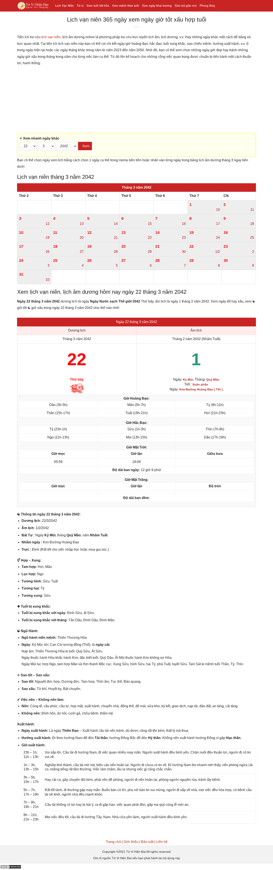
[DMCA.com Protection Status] (10, 867)
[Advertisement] (136, 99)
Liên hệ (161, 842)
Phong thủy (207, 5)
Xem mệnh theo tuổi (125, 5)
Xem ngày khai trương (157, 5)
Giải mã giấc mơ (186, 5)
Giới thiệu (130, 842)
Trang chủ (113, 842)
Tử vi (80, 5)
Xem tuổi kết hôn (98, 5)
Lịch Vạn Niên (64, 5)
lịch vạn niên (51, 37)
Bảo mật (147, 842)
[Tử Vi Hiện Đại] (33, 5)
